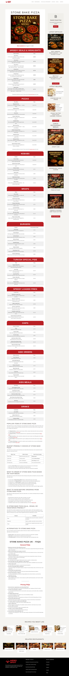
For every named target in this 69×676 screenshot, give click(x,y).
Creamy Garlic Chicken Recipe (31, 664)
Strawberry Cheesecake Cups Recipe (32, 662)
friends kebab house (60, 649)
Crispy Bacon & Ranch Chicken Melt (21, 632)
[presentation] (56, 42)
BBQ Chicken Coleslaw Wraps (60, 632)
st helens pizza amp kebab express (21, 650)
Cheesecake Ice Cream (55, 99)
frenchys (34, 649)
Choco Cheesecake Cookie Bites (8, 632)
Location (53, 1)
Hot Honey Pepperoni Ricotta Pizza (47, 632)
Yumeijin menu (31, 149)
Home (33, 1)
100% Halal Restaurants (46, 1)
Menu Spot (18, 432)
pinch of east (55, 190)
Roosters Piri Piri (47, 649)
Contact (61, 1)
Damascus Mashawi (8, 649)
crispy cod (55, 146)
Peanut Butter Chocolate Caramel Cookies (56, 115)
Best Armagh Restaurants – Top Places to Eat (55, 53)
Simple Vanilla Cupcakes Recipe (31, 669)
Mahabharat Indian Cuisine (55, 169)
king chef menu (31, 94)
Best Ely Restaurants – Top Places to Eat (55, 77)
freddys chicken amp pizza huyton (56, 211)
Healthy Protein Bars (34, 631)
